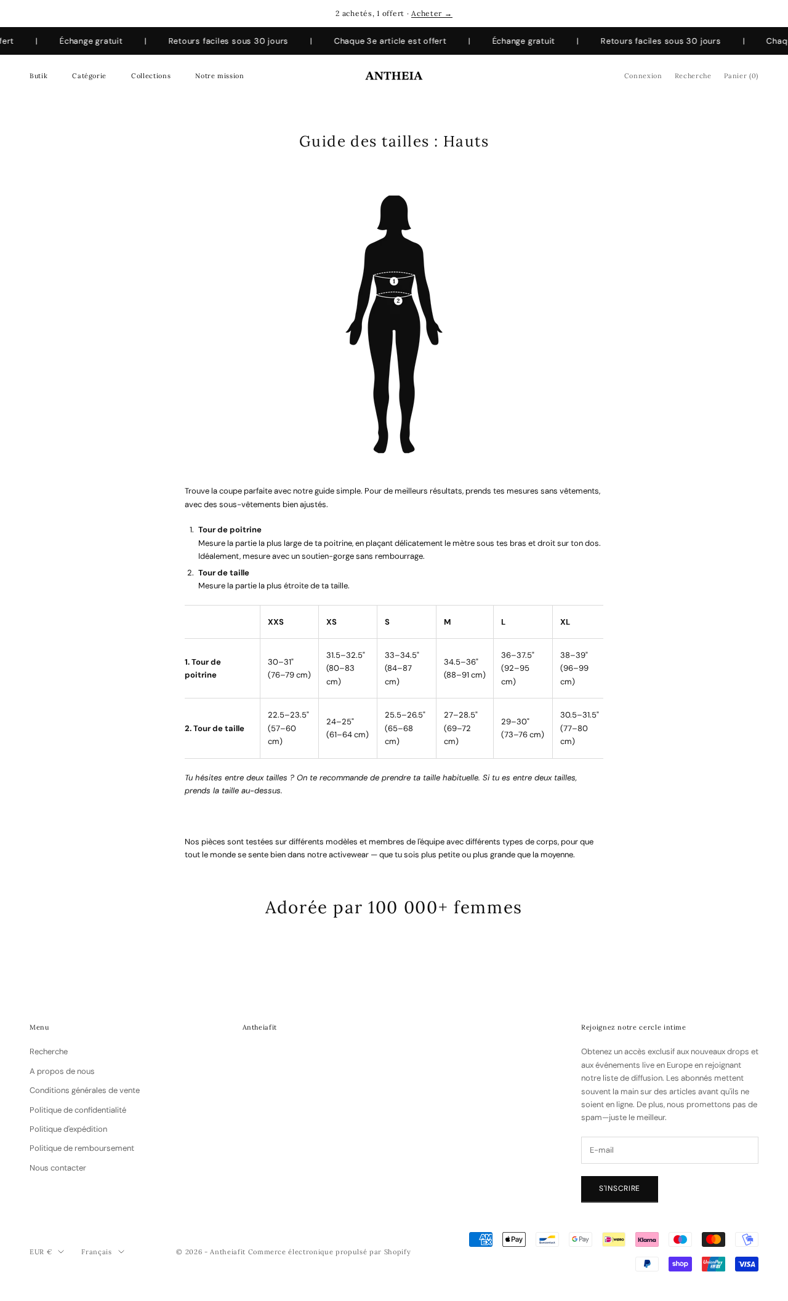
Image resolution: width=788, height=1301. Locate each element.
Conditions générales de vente (85, 1090)
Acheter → (431, 13)
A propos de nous (62, 1071)
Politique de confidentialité (78, 1110)
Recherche (49, 1051)
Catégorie (89, 75)
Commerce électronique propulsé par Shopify (329, 1251)
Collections (151, 75)
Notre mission (219, 75)
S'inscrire (619, 1188)
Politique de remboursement (82, 1148)
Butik (38, 75)
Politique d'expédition (68, 1129)
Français (96, 1251)
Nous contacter (58, 1168)
